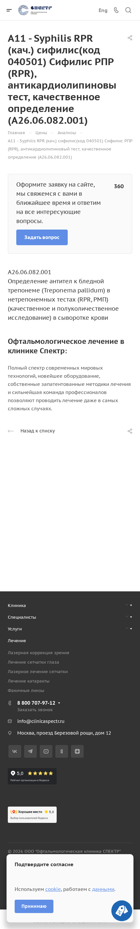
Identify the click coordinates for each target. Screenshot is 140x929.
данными (103, 889)
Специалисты (22, 617)
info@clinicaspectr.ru (40, 721)
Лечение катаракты (28, 681)
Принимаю (34, 906)
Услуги (15, 629)
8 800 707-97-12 (36, 703)
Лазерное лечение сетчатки (38, 671)
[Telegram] (30, 751)
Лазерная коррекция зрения (38, 652)
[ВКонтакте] (14, 751)
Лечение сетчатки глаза (33, 662)
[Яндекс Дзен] (77, 751)
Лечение (17, 640)
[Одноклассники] (61, 751)
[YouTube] (46, 751)
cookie (53, 889)
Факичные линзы (26, 690)
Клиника (17, 605)
